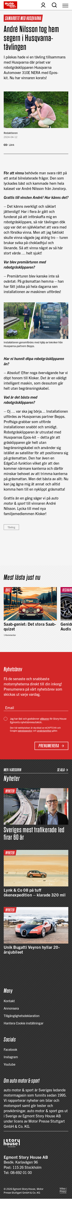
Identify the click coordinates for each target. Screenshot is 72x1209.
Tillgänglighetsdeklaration (22, 1015)
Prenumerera (49, 745)
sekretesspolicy (25, 730)
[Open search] (54, 5)
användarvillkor (44, 730)
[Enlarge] (63, 307)
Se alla (61, 770)
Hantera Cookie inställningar (23, 1023)
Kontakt (9, 1001)
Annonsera (11, 1008)
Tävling (11, 527)
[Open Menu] (65, 5)
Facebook (10, 1049)
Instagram (11, 1057)
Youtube (9, 1064)
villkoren (44, 718)
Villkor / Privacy (63, 1190)
